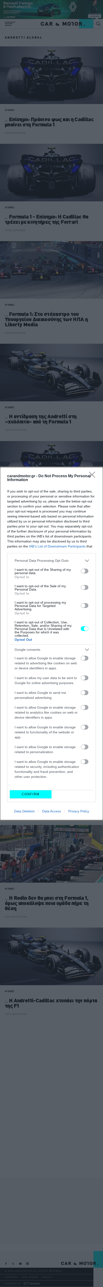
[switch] (84, 571)
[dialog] (51, 643)
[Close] (93, 476)
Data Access (51, 811)
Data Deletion (24, 811)
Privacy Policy (78, 811)
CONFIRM (31, 794)
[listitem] (51, 560)
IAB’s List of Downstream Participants (57, 546)
